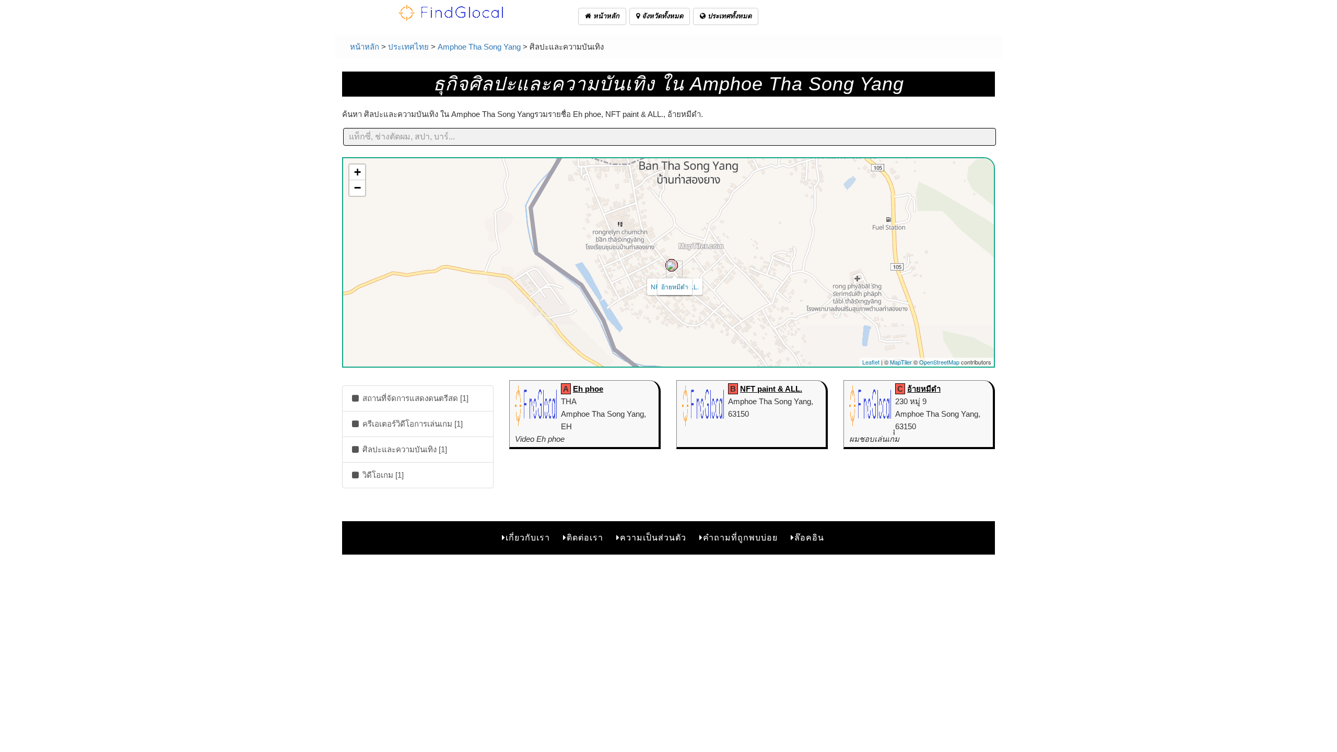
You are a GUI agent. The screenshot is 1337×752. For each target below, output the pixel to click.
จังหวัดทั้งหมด (661, 16)
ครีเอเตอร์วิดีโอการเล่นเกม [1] (411, 423)
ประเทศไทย (408, 46)
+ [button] (357, 172)
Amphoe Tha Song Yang (479, 46)
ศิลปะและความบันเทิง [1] (403, 449)
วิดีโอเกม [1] (382, 475)
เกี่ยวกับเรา (528, 537)
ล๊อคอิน (809, 537)
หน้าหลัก (605, 16)
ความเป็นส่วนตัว (653, 537)
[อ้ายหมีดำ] (671, 265)
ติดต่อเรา (585, 537)
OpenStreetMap (939, 362)
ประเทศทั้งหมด (729, 16)
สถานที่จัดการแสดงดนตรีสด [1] (414, 398)
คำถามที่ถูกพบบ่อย (740, 537)
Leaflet (870, 362)
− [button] (357, 187)
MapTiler (901, 362)
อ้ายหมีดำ (674, 286)
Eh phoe (588, 388)
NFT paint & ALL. (771, 388)
